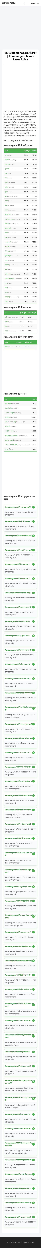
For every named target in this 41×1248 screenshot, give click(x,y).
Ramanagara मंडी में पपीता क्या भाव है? (18, 1066)
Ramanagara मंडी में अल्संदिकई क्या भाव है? (19, 901)
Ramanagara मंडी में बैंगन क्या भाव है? (17, 564)
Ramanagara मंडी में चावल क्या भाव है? (18, 1217)
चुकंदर (6, 187)
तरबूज (6, 331)
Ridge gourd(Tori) (11, 435)
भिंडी (6, 269)
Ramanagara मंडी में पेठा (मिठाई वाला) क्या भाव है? (20, 708)
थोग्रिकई (7, 426)
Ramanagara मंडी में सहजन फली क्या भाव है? (20, 781)
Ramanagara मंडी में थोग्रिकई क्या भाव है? (19, 946)
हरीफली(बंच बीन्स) (9, 278)
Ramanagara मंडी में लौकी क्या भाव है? (18, 593)
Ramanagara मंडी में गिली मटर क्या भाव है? (19, 810)
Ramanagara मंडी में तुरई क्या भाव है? (17, 635)
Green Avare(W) (10, 422)
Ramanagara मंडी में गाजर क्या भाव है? (18, 507)
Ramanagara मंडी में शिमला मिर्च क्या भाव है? (19, 693)
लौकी (6, 183)
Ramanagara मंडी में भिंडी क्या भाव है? (17, 975)
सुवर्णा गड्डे (8, 256)
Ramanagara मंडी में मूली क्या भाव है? (17, 621)
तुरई (6, 196)
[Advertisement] (20, 26)
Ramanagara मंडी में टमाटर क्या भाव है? (18, 650)
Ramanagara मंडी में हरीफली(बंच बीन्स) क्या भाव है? (19, 1004)
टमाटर (6, 201)
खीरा (6, 205)
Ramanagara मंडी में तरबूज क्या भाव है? (18, 1188)
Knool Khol (8, 408)
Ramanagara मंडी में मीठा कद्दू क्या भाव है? (19, 724)
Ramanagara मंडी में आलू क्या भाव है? (17, 1052)
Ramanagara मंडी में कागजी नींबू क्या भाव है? (19, 1174)
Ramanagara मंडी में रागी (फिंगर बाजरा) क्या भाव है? (19, 1036)
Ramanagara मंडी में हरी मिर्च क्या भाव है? (18, 521)
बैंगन (6, 173)
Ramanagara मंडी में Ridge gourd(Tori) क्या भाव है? (20, 1081)
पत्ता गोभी (7, 164)
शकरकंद (7, 265)
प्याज (6, 283)
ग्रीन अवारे (8, 274)
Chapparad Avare (11, 445)
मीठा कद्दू (7, 224)
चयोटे (6, 317)
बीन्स (6, 237)
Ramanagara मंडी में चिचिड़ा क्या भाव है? (18, 795)
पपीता (6, 322)
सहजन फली (8, 242)
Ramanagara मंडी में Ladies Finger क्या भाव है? (19, 871)
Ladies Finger (9, 413)
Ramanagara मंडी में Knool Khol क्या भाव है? (20, 854)
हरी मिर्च (7, 160)
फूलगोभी (7, 169)
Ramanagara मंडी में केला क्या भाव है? (17, 1114)
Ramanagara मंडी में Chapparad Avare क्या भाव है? (20, 1144)
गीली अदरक (8, 404)
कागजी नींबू (8, 449)
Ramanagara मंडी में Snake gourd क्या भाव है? (20, 1098)
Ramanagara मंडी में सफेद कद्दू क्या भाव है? (19, 1160)
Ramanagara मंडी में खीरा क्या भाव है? (17, 664)
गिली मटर (7, 251)
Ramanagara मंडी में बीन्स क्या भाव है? (18, 767)
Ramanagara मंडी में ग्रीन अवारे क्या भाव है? (19, 989)
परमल (6, 260)
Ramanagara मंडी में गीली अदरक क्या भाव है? (20, 838)
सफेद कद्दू (7, 297)
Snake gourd (9, 440)
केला (6, 326)
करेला (6, 210)
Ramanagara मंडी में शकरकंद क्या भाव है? (19, 961)
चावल (6, 347)
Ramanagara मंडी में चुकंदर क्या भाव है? (18, 607)
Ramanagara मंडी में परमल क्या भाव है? (18, 932)
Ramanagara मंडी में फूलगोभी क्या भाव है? (19, 550)
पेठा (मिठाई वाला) (9, 219)
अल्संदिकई (7, 417)
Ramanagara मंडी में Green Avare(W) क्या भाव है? (20, 916)
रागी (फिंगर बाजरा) (9, 431)
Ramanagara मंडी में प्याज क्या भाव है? (18, 1020)
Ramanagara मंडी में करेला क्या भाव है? (18, 678)
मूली (6, 192)
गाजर (6, 155)
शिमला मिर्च (8, 215)
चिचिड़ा (7, 246)
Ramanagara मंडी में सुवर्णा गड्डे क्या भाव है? (19, 886)
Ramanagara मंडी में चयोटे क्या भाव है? (18, 824)
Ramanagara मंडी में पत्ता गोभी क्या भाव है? (19, 536)
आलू (6, 288)
